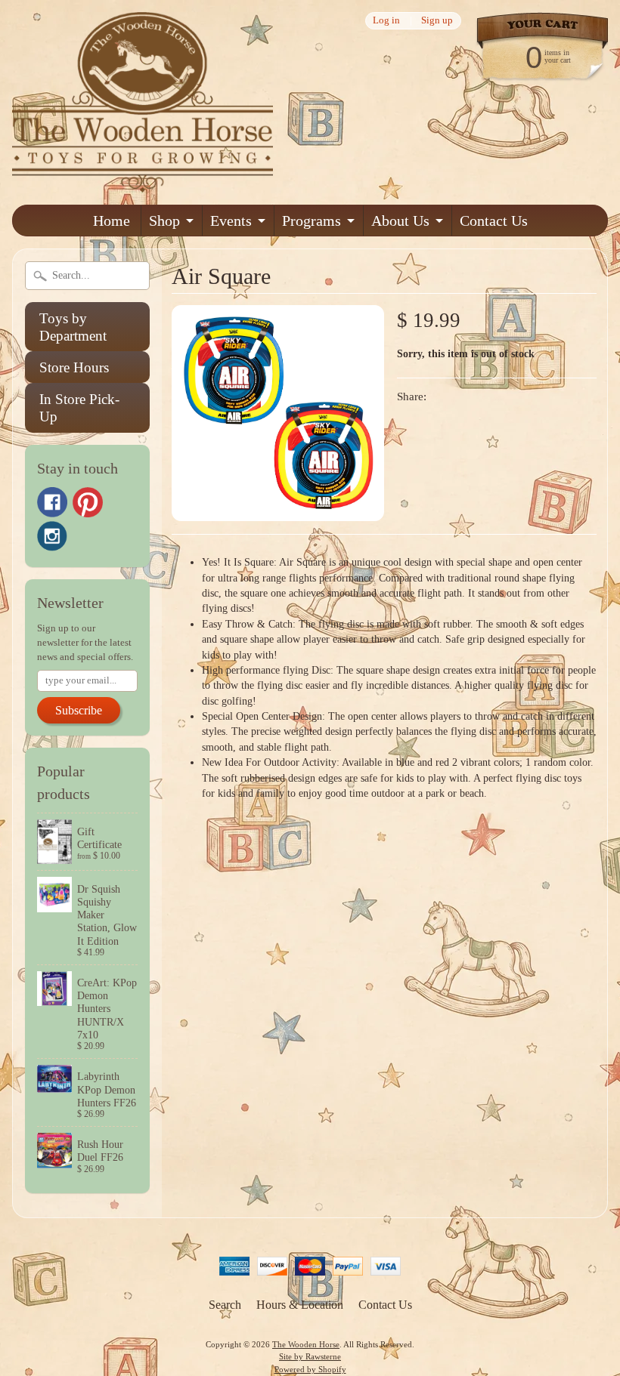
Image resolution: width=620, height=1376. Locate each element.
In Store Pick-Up (79, 407)
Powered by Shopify (310, 1369)
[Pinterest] (88, 502)
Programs (311, 220)
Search (225, 1304)
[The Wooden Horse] (142, 183)
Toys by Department (73, 327)
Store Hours (74, 367)
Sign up (437, 21)
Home (111, 220)
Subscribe (78, 710)
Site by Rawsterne (310, 1356)
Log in (386, 21)
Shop (164, 220)
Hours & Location (299, 1304)
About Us (400, 220)
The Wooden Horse (305, 1344)
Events (231, 220)
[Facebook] (52, 502)
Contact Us (494, 220)
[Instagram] (52, 536)
